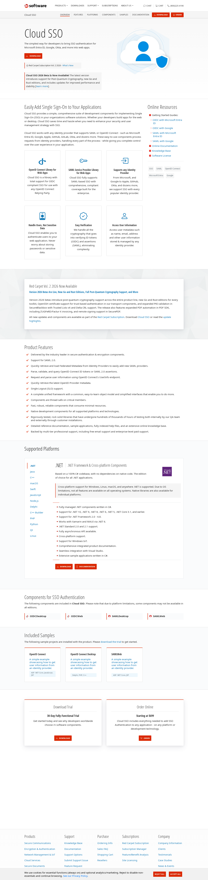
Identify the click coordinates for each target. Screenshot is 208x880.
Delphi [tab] (33, 506)
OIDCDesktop (37, 616)
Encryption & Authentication (39, 848)
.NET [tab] (32, 465)
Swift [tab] (33, 489)
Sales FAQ (102, 848)
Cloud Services (32, 860)
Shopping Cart (105, 854)
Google (170, 175)
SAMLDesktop (120, 616)
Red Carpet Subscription (111, 317)
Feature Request (73, 866)
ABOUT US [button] (126, 5)
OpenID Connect (172, 168)
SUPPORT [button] (92, 5)
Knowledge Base (161, 150)
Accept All (175, 874)
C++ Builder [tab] (36, 512)
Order (179, 14)
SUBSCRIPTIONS (110, 5)
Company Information (170, 843)
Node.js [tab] (34, 500)
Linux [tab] (33, 535)
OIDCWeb (76, 616)
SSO (151, 168)
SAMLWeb (158, 616)
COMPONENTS (109, 14)
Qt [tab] (31, 530)
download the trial (111, 641)
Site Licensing (129, 860)
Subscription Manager (134, 848)
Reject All (159, 874)
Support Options (73, 854)
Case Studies (165, 860)
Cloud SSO (30, 14)
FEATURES (78, 14)
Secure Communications (37, 843)
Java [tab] (32, 471)
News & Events (166, 866)
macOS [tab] (34, 483)
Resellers (102, 860)
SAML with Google (163, 141)
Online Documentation (165, 145)
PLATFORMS (92, 14)
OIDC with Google (163, 128)
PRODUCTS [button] (60, 5)
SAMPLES (124, 14)
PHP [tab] (32, 518)
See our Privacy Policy (75, 875)
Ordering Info (104, 843)
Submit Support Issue (76, 860)
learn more (42, 86)
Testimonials (165, 854)
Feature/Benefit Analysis (135, 854)
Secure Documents (34, 866)
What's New (68, 65)
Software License (161, 155)
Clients (162, 848)
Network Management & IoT (39, 854)
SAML (159, 168)
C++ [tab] (32, 477)
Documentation (140, 14)
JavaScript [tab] (35, 495)
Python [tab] (34, 524)
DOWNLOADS (77, 5)
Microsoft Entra (156, 175)
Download (162, 14)
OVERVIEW (65, 14)
